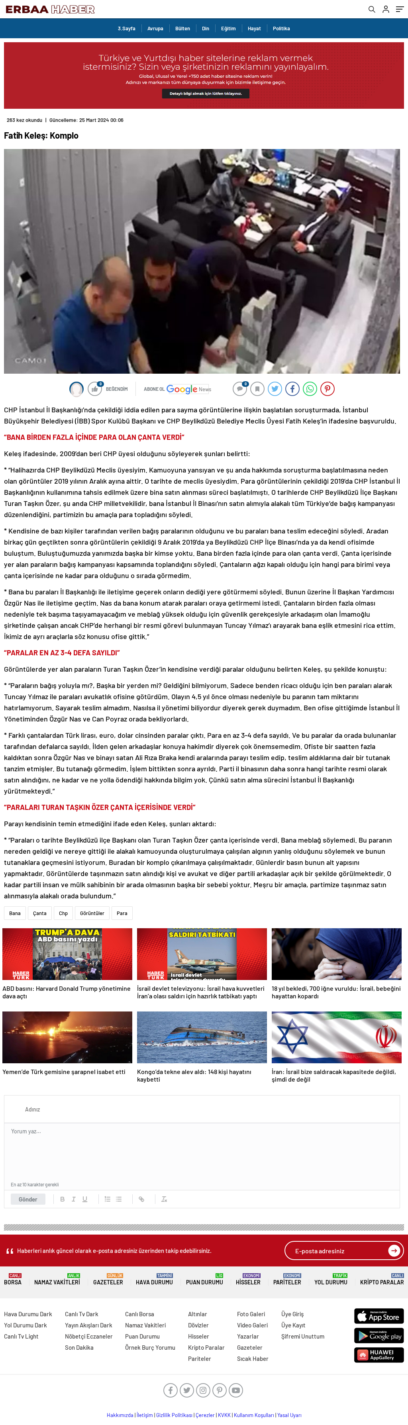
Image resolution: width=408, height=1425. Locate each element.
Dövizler (198, 1325)
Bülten (182, 28)
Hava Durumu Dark (28, 1313)
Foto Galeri (251, 1313)
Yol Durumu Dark (25, 1325)
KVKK (224, 1415)
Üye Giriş (292, 1313)
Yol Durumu (330, 1279)
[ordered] (107, 1199)
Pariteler (287, 1279)
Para (122, 913)
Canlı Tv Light (21, 1336)
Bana (15, 913)
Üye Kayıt (293, 1325)
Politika (281, 28)
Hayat (254, 28)
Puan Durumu (204, 1279)
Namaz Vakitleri (57, 1279)
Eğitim (228, 28)
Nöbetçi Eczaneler (89, 1336)
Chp (63, 913)
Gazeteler (108, 1279)
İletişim (145, 1415)
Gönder (28, 1199)
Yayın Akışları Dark (88, 1325)
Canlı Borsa (139, 1313)
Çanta (40, 913)
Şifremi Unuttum (302, 1336)
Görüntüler (92, 913)
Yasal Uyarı (289, 1415)
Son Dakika (79, 1347)
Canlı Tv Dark (81, 1313)
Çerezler (205, 1415)
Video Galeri (252, 1325)
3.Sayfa (126, 28)
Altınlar (197, 1313)
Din (205, 28)
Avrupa (155, 28)
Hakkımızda (120, 1415)
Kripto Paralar (382, 1279)
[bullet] (118, 1199)
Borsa (13, 1279)
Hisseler (248, 1279)
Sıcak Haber (253, 1358)
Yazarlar (248, 1336)
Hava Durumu (154, 1279)
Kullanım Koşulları (254, 1415)
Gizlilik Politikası (174, 1415)
